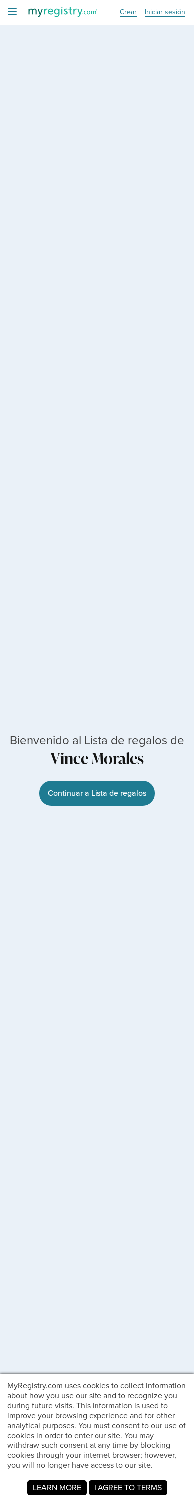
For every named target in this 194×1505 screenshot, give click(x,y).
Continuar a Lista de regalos (97, 793)
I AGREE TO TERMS (128, 1487)
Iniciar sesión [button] (165, 12)
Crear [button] (128, 12)
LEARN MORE (57, 1487)
